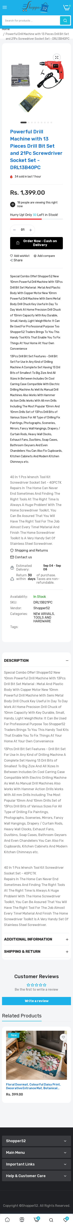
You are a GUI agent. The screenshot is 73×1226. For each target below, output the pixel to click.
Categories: (19, 614)
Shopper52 (41, 608)
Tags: (14, 627)
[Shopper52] (35, 8)
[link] (63, 1037)
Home (6, 29)
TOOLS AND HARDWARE (42, 619)
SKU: (13, 602)
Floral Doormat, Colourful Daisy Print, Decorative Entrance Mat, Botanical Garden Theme (33, 1086)
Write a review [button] (36, 1001)
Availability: (19, 597)
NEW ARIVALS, (44, 614)
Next (66, 1075)
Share (18, 260)
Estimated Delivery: (24, 567)
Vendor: (16, 608)
